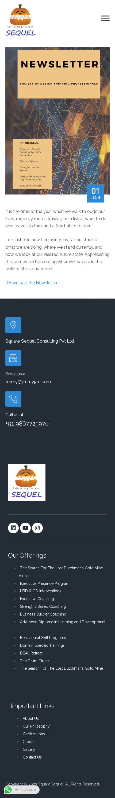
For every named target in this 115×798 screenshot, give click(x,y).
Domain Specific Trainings (42, 645)
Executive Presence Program (45, 583)
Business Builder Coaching (43, 614)
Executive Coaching (37, 599)
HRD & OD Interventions (40, 591)
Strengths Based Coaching (43, 606)
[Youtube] (25, 528)
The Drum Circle (34, 661)
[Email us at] (13, 358)
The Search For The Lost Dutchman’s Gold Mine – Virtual (62, 572)
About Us (31, 718)
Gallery (29, 749)
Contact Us (32, 757)
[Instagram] (37, 528)
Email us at (16, 373)
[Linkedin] (13, 528)
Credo (28, 742)
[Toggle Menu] (105, 18)
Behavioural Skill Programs (43, 638)
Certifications (34, 734)
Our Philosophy (36, 726)
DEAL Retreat (31, 653)
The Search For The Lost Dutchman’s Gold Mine (61, 668)
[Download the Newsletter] (32, 282)
